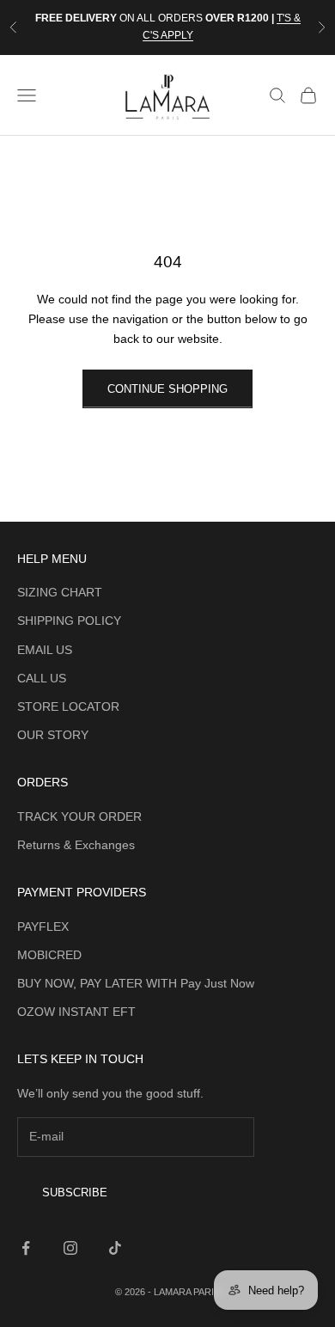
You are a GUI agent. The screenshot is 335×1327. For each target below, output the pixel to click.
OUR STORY (52, 735)
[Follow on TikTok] (115, 1248)
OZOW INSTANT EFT (76, 1011)
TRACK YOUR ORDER (79, 816)
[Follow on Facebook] (25, 1248)
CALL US (41, 678)
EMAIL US (44, 650)
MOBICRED (49, 955)
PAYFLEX (43, 926)
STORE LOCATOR (68, 706)
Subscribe (74, 1192)
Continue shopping (167, 388)
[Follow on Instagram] (70, 1248)
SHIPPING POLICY (69, 620)
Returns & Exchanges (76, 845)
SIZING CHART (59, 592)
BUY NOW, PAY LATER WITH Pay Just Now (135, 983)
